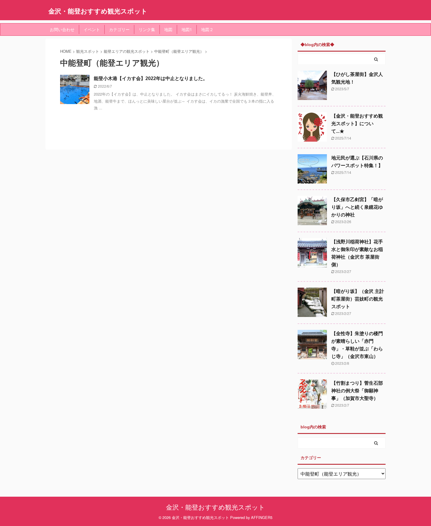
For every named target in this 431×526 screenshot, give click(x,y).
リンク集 (147, 29)
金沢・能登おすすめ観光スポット (97, 11)
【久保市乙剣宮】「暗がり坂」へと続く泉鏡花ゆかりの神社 (357, 207)
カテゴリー (119, 29)
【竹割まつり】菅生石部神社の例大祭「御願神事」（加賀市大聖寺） (357, 391)
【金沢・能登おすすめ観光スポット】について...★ (357, 123)
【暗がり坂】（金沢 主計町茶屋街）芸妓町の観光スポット (357, 299)
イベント (92, 29)
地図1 (186, 29)
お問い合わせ (62, 29)
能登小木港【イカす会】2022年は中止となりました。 (151, 78)
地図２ (207, 29)
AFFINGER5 (261, 517)
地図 (168, 29)
